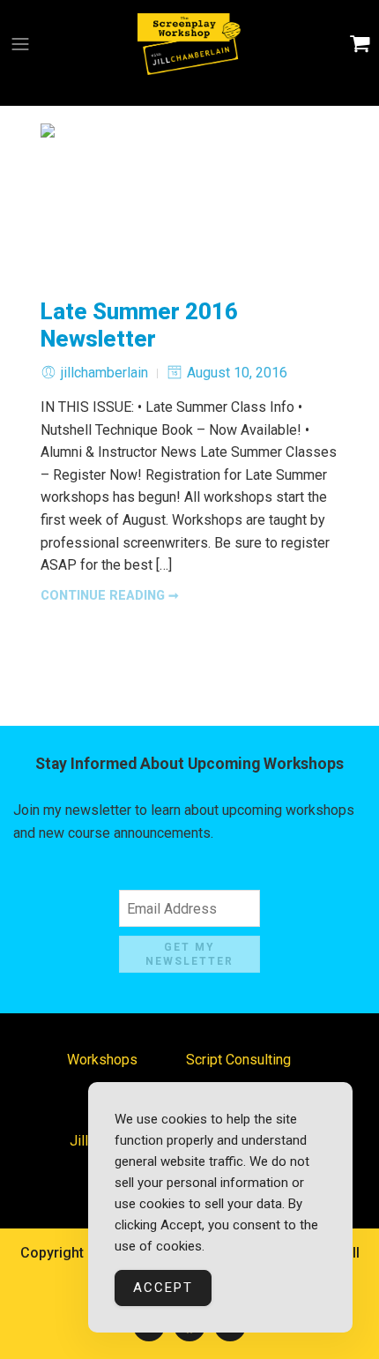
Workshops (102, 1059)
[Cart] (360, 44)
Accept (163, 1288)
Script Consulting (238, 1059)
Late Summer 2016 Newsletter (139, 325)
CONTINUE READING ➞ (110, 595)
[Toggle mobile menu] (20, 44)
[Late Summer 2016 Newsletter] (189, 201)
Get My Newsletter (189, 954)
